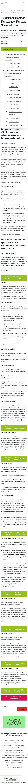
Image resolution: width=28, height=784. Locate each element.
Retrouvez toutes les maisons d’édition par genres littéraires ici (14, 697)
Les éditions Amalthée (14, 90)
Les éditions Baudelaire (15, 98)
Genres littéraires (17, 11)
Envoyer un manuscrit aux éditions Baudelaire (14, 745)
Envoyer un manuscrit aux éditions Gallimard (14, 753)
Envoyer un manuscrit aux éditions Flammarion (14, 755)
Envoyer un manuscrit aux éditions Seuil (14, 762)
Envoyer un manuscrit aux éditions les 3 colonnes (14, 760)
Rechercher (3, 706)
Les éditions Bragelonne (15, 101)
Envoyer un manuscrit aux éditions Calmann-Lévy (14, 748)
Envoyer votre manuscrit (14, 278)
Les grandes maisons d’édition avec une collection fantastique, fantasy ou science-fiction (15, 57)
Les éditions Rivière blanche (16, 125)
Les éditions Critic (13, 105)
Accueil (2, 11)
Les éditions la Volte (14, 108)
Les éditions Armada (14, 94)
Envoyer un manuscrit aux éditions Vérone (14, 765)
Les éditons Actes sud (14, 63)
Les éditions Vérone (14, 122)
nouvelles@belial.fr (22, 298)
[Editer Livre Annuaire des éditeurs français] (4, 2)
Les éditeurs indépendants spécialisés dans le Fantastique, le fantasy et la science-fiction (14, 73)
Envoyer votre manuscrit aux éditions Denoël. (10, 234)
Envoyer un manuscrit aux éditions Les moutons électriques (14, 757)
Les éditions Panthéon (14, 118)
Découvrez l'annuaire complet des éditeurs (14, 722)
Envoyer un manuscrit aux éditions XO (14, 767)
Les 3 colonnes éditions (15, 80)
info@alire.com (4, 345)
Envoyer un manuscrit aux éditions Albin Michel (14, 743)
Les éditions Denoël (14, 67)
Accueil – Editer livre (9, 11)
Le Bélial (11, 83)
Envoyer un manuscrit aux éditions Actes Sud (10, 182)
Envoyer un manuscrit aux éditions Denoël (14, 750)
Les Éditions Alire (13, 87)
